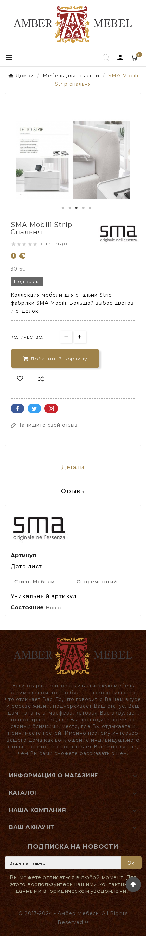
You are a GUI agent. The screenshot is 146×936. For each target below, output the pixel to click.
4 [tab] (83, 208)
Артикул (23, 555)
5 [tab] (90, 208)
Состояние (28, 607)
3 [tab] (76, 208)
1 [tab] (62, 208)
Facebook (17, 408)
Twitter (34, 408)
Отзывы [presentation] (73, 491)
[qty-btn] (80, 337)
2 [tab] (69, 208)
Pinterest (51, 408)
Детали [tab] (73, 467)
